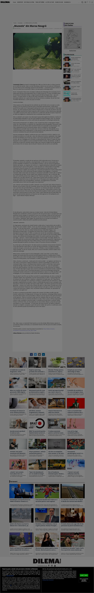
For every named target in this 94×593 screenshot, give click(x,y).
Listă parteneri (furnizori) (47, 580)
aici (11, 585)
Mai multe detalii (10, 575)
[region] (47, 580)
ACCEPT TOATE (84, 575)
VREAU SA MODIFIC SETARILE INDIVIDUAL (84, 580)
